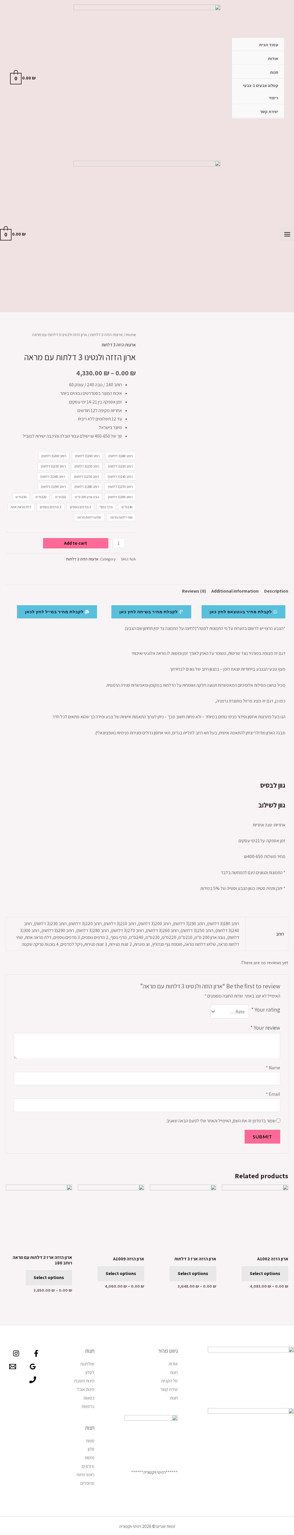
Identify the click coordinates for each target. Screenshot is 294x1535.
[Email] (12, 1366)
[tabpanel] (147, 697)
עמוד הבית (268, 44)
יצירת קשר (269, 111)
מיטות (89, 1458)
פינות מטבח (84, 1381)
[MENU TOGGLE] (244, 86)
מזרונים (88, 1466)
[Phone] (32, 1379)
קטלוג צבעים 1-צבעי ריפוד (260, 91)
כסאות (89, 1398)
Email (273, 1094)
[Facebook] (36, 1353)
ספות (90, 1441)
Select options (265, 1273)
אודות (273, 58)
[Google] (32, 1366)
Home (131, 334)
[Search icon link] (48, 78)
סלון (91, 1449)
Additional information (235, 591)
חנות (274, 72)
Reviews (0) (194, 591)
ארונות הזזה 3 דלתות (106, 334)
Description (276, 591)
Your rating (265, 1009)
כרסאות (88, 1406)
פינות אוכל (85, 1389)
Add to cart (75, 543)
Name (273, 1068)
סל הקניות (169, 1381)
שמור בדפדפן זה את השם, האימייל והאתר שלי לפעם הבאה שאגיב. (221, 1121)
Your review (265, 1027)
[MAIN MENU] (287, 234)
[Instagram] (16, 1353)
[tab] (276, 591)
